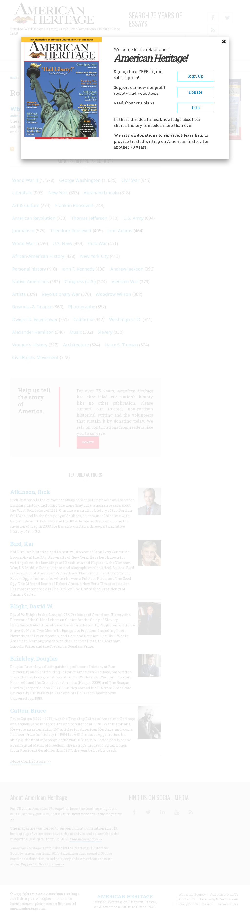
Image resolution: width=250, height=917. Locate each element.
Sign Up (195, 76)
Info (196, 107)
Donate (195, 91)
